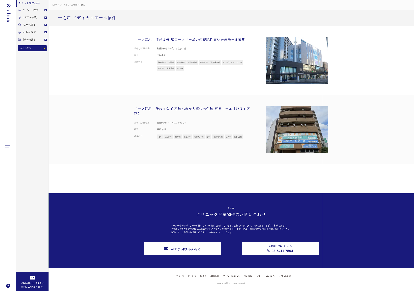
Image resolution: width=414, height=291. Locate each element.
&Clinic (8, 13)
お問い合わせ (284, 276)
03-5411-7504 (281, 249)
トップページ (177, 276)
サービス (192, 276)
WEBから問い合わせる (186, 249)
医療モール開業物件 (209, 276)
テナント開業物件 (231, 276)
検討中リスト (27, 48)
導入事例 (248, 276)
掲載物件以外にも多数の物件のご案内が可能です (32, 285)
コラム (259, 276)
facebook (8, 286)
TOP (54, 5)
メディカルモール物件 (67, 5)
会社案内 (270, 276)
